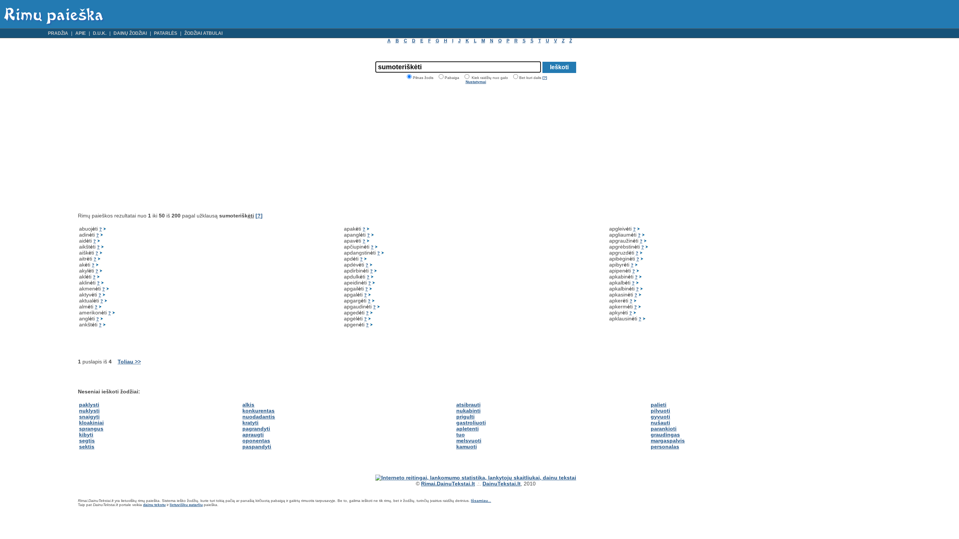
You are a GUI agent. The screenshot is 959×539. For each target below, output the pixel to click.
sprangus (91, 429)
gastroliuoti (471, 423)
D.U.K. (99, 33)
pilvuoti (660, 411)
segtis (87, 441)
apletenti (467, 429)
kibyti (86, 435)
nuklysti (89, 411)
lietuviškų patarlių (186, 505)
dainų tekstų (154, 505)
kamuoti (466, 447)
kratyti (250, 423)
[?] (544, 78)
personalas (665, 447)
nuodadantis (258, 417)
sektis (86, 447)
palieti (658, 405)
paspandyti (256, 447)
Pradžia (58, 33)
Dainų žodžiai (130, 33)
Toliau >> (129, 362)
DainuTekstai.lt (501, 484)
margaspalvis (668, 441)
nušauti (660, 423)
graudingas (665, 435)
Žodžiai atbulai (203, 33)
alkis (248, 405)
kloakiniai (91, 423)
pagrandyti (256, 429)
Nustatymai (476, 82)
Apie (80, 33)
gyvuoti (660, 417)
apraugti (253, 435)
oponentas (256, 441)
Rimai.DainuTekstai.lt (448, 484)
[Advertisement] (141, 148)
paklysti (89, 405)
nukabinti (468, 411)
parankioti (664, 429)
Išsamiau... (481, 501)
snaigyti (89, 417)
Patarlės (165, 33)
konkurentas (258, 411)
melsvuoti (468, 441)
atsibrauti (468, 405)
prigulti (465, 417)
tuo (460, 435)
